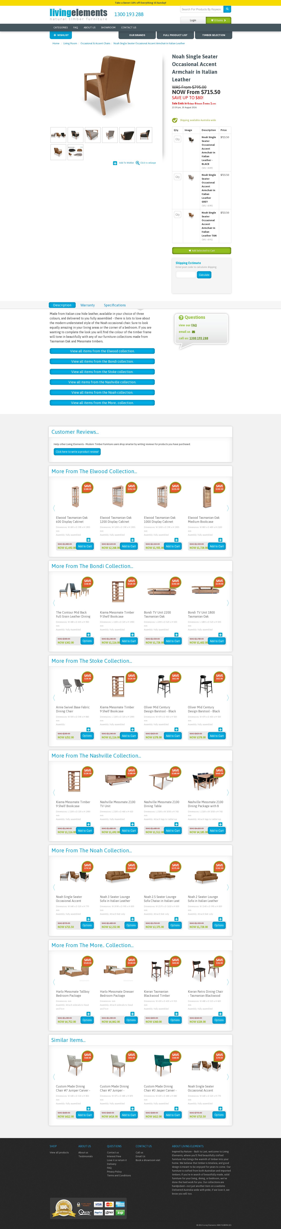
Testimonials (85, 1156)
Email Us (140, 1156)
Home (56, 43)
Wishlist (63, 35)
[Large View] (58, 134)
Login (193, 20)
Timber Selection (213, 35)
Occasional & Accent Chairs (95, 43)
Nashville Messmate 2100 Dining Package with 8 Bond (205, 806)
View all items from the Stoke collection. (102, 372)
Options (87, 640)
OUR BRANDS (137, 35)
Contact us (113, 1152)
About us (83, 1152)
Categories (61, 27)
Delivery (111, 1164)
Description (62, 305)
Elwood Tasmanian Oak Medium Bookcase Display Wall (204, 521)
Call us (139, 1152)
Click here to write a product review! (77, 451)
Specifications (115, 305)
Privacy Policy (114, 1171)
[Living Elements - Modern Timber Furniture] (79, 14)
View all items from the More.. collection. (102, 403)
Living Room (70, 43)
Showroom (108, 27)
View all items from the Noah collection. (102, 392)
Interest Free (114, 1156)
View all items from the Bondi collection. (102, 361)
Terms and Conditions (119, 1175)
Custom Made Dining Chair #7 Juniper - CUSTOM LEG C (114, 1090)
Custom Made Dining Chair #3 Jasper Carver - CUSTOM (160, 1090)
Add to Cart (85, 546)
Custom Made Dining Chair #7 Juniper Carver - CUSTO (73, 1090)
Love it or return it (117, 1160)
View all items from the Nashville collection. (102, 382)
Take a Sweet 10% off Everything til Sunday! (140, 2)
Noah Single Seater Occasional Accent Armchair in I (69, 901)
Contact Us (128, 27)
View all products (59, 1152)
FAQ (75, 27)
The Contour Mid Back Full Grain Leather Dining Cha (73, 616)
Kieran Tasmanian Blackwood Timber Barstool (157, 995)
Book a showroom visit (148, 1160)
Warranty (87, 305)
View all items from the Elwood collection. (102, 351)
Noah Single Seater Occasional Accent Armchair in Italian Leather (149, 43)
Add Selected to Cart (203, 250)
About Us (89, 27)
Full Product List (175, 35)
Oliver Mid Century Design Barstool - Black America (160, 711)
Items (218, 20)
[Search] (227, 9)
